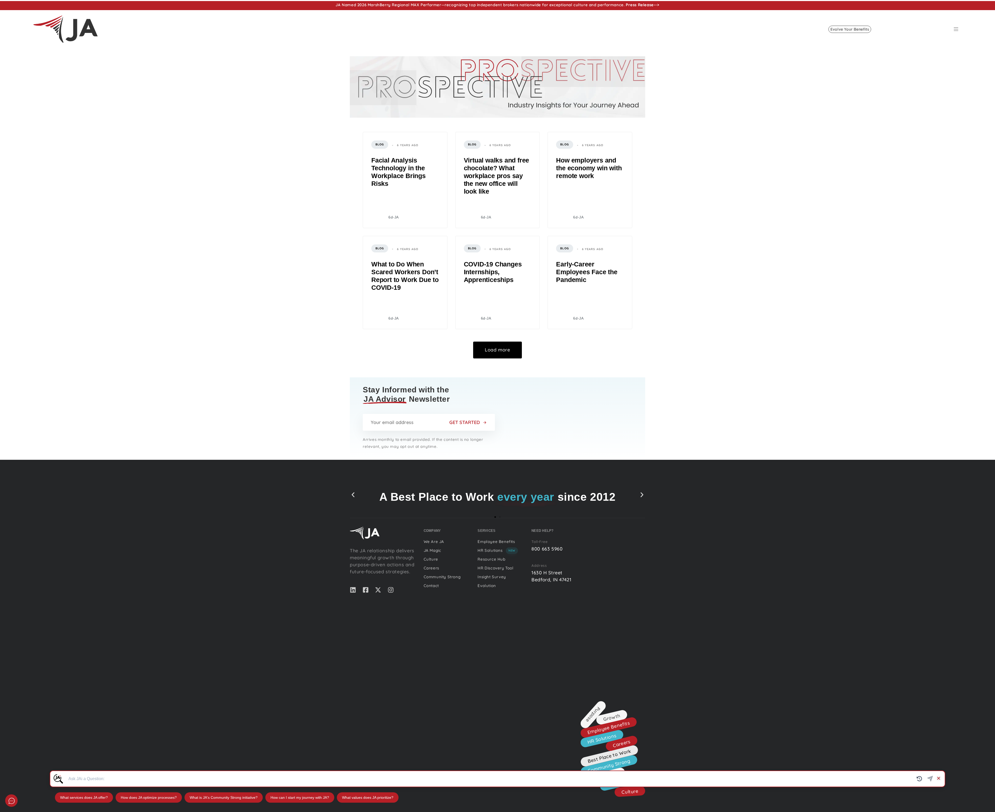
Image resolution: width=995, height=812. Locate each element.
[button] (958, 29)
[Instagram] (391, 590)
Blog (379, 144)
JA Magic (432, 550)
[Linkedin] (353, 590)
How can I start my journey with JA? (300, 797)
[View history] (919, 778)
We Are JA (434, 541)
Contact (431, 585)
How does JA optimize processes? (149, 797)
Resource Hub (491, 559)
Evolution (487, 585)
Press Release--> (642, 4)
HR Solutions (496, 550)
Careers (431, 568)
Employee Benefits (496, 541)
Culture (431, 559)
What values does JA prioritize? (367, 797)
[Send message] (930, 778)
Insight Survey (492, 576)
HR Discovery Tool (495, 568)
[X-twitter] (378, 590)
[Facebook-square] (366, 590)
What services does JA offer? (84, 797)
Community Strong (442, 576)
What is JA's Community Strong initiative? (224, 797)
